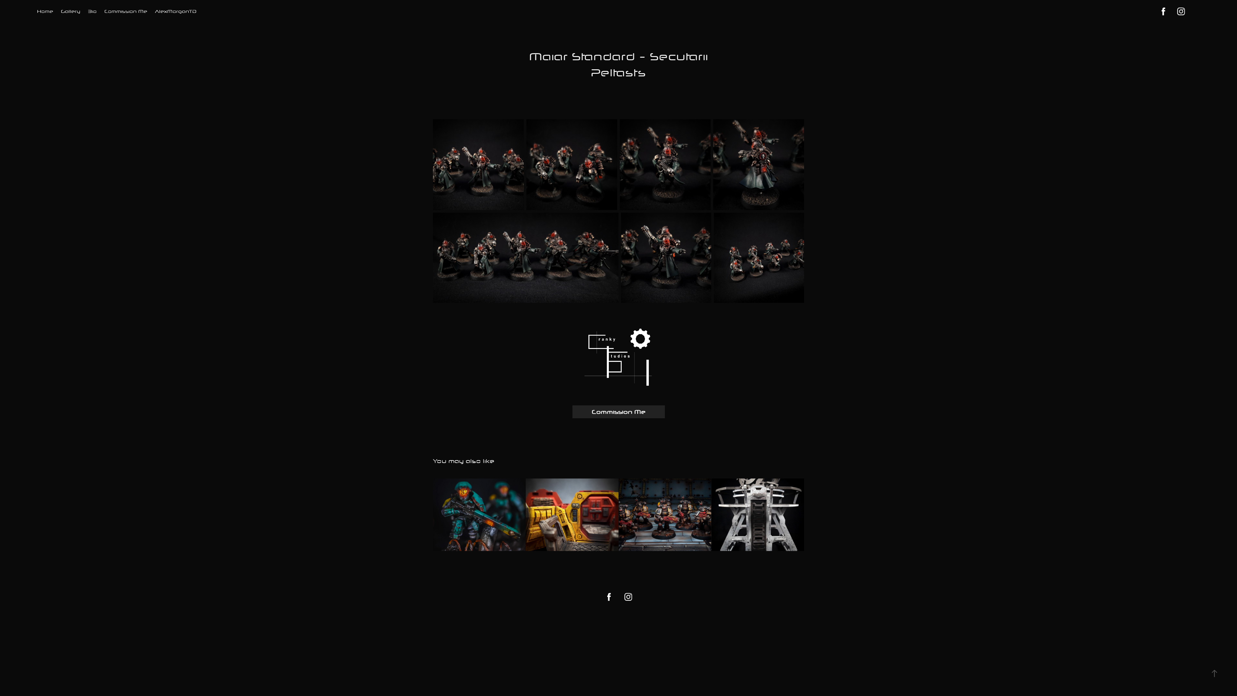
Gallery (70, 11)
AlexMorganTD (176, 11)
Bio (92, 11)
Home (45, 11)
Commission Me (125, 11)
